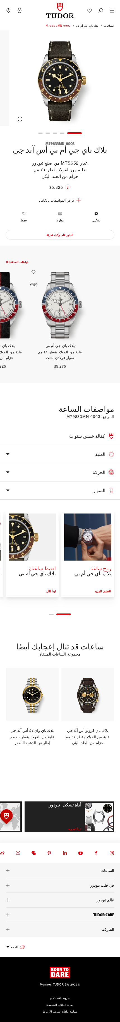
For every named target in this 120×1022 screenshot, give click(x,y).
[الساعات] (60, 870)
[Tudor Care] (60, 915)
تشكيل (96, 220)
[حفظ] (32, 272)
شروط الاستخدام (60, 998)
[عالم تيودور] (60, 900)
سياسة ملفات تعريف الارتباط (60, 1011)
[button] (100, 10)
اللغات (14, 947)
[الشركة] (60, 929)
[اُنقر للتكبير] (60, 79)
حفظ (24, 220)
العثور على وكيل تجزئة (60, 235)
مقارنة (60, 220)
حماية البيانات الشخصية (60, 1005)
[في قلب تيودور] (60, 885)
